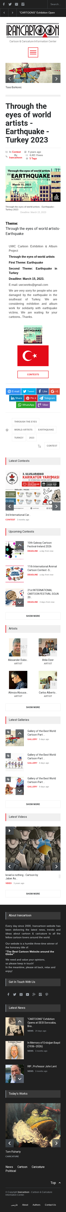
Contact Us (50, 1205)
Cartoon (22, 1167)
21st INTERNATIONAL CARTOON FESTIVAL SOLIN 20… (43, 594)
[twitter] (10, 4)
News (9, 1167)
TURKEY (18, 438)
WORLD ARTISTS (23, 429)
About (25, 1205)
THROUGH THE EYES (25, 421)
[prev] (10, 79)
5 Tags (33, 158)
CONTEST (52, 446)
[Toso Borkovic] (33, 73)
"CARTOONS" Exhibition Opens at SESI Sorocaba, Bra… (41, 1023)
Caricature (38, 1167)
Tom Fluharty (13, 1151)
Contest (16, 152)
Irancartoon (15, 157)
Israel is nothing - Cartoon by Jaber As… (22, 877)
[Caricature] (36, 1125)
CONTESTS (33, 374)
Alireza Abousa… (18, 692)
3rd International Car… (18, 514)
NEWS (30, 1031)
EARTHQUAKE (46, 429)
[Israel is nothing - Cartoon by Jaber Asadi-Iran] (36, 849)
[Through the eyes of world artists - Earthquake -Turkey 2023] (33, 184)
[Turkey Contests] (33, 355)
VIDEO (9, 883)
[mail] (16, 4)
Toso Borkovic (14, 87)
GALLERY (32, 739)
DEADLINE (32, 551)
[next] (56, 79)
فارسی (14, 1205)
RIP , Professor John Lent (42, 1066)
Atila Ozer (48, 659)
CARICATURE (12, 1156)
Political (11, 1171)
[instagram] (23, 4)
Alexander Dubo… (18, 659)
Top (53, 1183)
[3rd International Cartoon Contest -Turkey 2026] (33, 490)
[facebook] (3, 4)
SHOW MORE (33, 616)
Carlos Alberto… (48, 692)
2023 (31, 438)
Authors (36, 1205)
